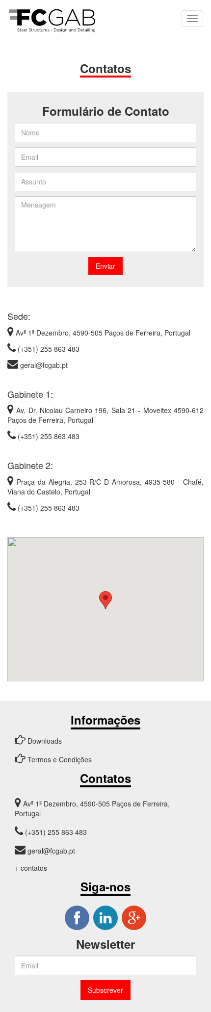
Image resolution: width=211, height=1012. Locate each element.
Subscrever (105, 990)
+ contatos (31, 868)
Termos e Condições (59, 759)
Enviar (105, 266)
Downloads (44, 741)
